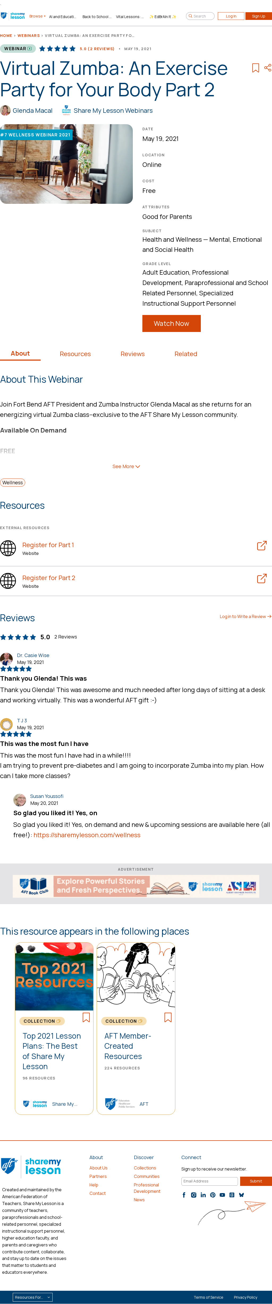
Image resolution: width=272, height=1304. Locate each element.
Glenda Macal (33, 110)
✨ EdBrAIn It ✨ (162, 16)
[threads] (232, 1195)
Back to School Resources (97, 16)
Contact (98, 1193)
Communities (147, 1176)
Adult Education (165, 272)
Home (6, 35)
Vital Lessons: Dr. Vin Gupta (130, 16)
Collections (145, 1168)
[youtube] (222, 1195)
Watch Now (171, 323)
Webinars (29, 35)
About (20, 353)
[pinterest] (212, 1195)
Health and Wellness (172, 239)
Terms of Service (208, 1297)
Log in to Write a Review (243, 616)
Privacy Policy (245, 1297)
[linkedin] (203, 1195)
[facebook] (184, 1195)
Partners (98, 1176)
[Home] (13, 16)
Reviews (133, 353)
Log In (231, 16)
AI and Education (63, 16)
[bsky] (241, 1195)
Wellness (12, 482)
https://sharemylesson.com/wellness (87, 834)
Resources (75, 353)
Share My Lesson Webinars (113, 110)
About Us (99, 1168)
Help (94, 1185)
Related (186, 353)
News (139, 1200)
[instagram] (193, 1195)
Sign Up (258, 16)
